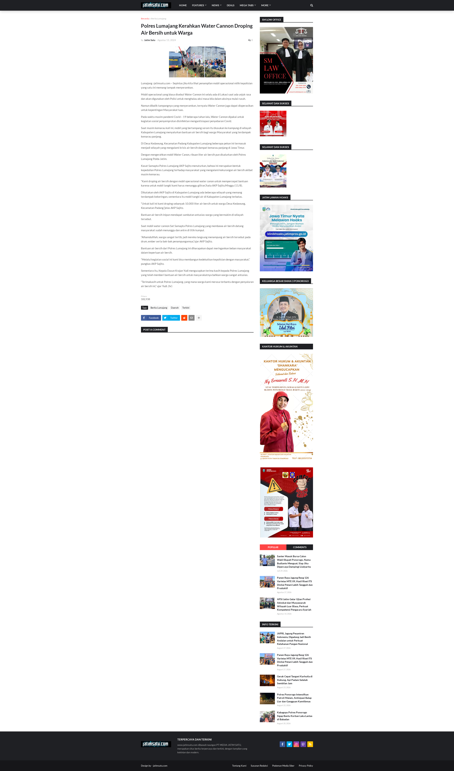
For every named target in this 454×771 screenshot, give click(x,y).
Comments (299, 547)
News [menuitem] (215, 5)
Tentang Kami (239, 765)
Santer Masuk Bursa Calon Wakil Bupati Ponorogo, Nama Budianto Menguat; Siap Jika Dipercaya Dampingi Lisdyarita (294, 561)
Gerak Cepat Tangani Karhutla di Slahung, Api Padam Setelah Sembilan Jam (294, 680)
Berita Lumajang (158, 18)
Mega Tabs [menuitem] (247, 5)
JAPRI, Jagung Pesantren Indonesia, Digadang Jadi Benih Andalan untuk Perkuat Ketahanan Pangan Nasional (294, 638)
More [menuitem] (264, 5)
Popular (273, 547)
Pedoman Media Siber (283, 765)
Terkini (185, 307)
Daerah (175, 307)
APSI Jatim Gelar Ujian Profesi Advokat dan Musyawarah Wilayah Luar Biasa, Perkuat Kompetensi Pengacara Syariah (294, 604)
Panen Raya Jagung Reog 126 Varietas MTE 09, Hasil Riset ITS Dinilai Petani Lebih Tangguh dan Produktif (295, 583)
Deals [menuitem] (230, 5)
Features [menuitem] (198, 5)
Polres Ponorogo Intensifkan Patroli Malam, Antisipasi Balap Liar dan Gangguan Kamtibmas (294, 698)
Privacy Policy (306, 765)
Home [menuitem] (183, 5)
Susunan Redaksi (259, 765)
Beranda (145, 18)
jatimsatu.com (160, 765)
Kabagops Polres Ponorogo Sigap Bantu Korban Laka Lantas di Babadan (294, 716)
